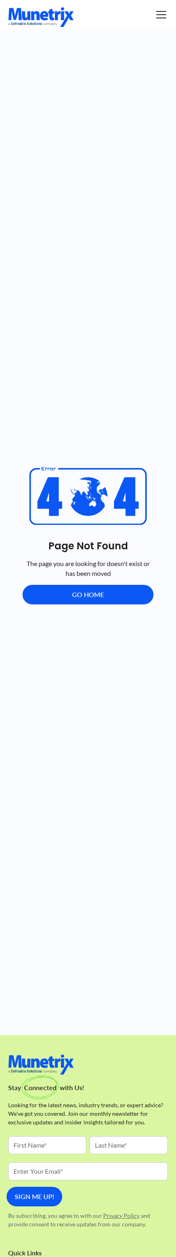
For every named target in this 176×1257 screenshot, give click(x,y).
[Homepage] (41, 17)
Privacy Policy (121, 1215)
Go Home (88, 594)
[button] (159, 14)
